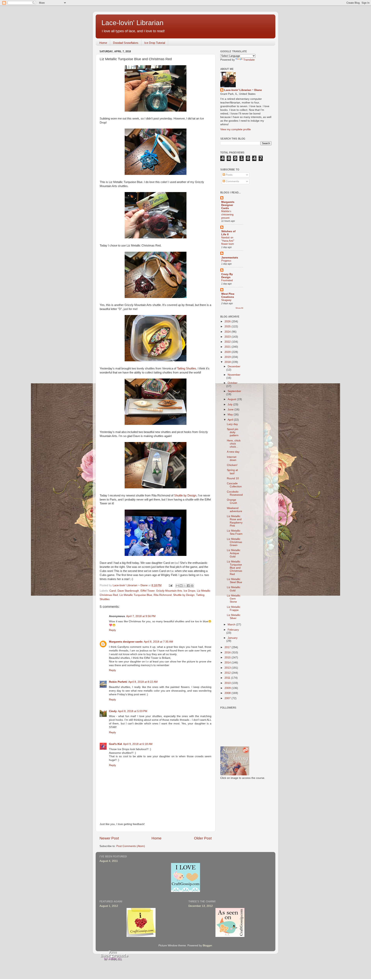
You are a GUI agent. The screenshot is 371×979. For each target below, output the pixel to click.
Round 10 (233, 478)
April (231, 419)
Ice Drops (189, 590)
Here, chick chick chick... (234, 443)
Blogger (207, 945)
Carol (112, 590)
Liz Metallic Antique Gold (233, 553)
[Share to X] (185, 586)
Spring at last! (232, 472)
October (232, 382)
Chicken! (232, 465)
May (231, 414)
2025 (228, 326)
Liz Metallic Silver (233, 617)
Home (103, 42)
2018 (228, 362)
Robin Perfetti (118, 681)
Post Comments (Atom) (130, 846)
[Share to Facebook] (188, 586)
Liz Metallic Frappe (233, 608)
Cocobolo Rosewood (235, 493)
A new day (233, 451)
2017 (228, 647)
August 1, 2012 (109, 905)
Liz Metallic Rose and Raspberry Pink (235, 521)
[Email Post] (170, 585)
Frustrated (227, 280)
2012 (228, 672)
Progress (226, 260)
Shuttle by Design (185, 495)
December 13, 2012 (200, 905)
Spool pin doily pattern (232, 432)
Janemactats (229, 257)
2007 (228, 698)
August (232, 399)
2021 (228, 346)
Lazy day (232, 424)
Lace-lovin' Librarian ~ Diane (243, 90)
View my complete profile (235, 129)
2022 (228, 341)
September (234, 391)
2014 (228, 662)
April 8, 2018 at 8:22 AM (143, 681)
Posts (228, 174)
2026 (228, 321)
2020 (228, 352)
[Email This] (177, 586)
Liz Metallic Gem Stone (233, 598)
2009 (228, 688)
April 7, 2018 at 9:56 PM (141, 616)
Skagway (226, 300)
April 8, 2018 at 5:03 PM (132, 711)
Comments (232, 181)
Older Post (203, 838)
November (234, 374)
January (232, 637)
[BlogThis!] (181, 586)
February (233, 629)
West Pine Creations (227, 295)
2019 (228, 357)
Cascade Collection (234, 485)
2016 (228, 652)
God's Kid (115, 744)
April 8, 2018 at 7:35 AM (158, 641)
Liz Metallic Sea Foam (235, 532)
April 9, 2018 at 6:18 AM (137, 744)
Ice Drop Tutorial (154, 42)
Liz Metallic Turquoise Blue (135, 595)
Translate (249, 59)
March (232, 624)
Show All (239, 308)
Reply (112, 630)
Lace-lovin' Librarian (132, 23)
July (230, 404)
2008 (228, 693)
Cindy (113, 711)
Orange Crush (232, 501)
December (234, 366)
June (231, 409)
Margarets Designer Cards (227, 205)
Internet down (231, 459)
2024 (228, 331)
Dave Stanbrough (128, 590)
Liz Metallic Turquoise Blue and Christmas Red (234, 568)
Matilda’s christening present (227, 214)
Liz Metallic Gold (233, 589)
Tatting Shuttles (186, 368)
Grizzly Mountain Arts (169, 590)
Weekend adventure (234, 510)
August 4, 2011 (109, 861)
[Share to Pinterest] (192, 586)
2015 (228, 657)
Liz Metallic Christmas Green (234, 542)
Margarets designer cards (126, 641)
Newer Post (109, 838)
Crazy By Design (227, 276)
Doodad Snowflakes (125, 42)
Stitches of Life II (228, 233)
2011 (228, 677)
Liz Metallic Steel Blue (234, 581)
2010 (228, 683)
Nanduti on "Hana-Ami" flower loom (227, 240)
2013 (228, 667)
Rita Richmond (163, 595)
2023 (228, 336)
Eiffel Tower (147, 590)
